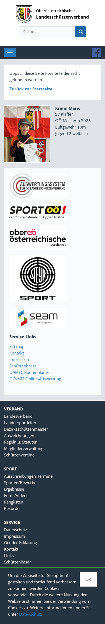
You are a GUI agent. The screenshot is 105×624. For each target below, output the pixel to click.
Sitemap (16, 346)
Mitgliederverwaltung (23, 448)
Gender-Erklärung (20, 542)
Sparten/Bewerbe (20, 482)
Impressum (19, 359)
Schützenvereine (19, 455)
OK (88, 579)
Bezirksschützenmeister (26, 429)
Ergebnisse (14, 489)
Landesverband (18, 416)
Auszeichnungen (19, 435)
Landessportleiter (20, 422)
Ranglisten (13, 502)
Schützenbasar (22, 365)
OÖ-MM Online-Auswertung (35, 378)
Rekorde (11, 508)
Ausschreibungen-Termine (28, 476)
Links (9, 555)
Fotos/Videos (16, 495)
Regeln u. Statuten (20, 442)
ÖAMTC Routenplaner (29, 372)
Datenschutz (30, 614)
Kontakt (16, 353)
